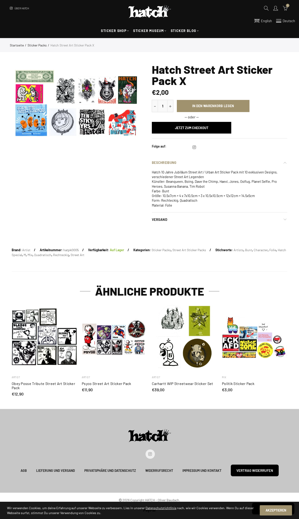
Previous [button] (12, 350)
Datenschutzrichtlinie (161, 508)
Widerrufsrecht (159, 471)
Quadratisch (42, 255)
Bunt (248, 250)
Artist (26, 250)
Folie (272, 250)
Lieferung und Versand (55, 471)
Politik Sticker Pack (238, 383)
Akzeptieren (276, 510)
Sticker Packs (37, 45)
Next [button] (286, 350)
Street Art (77, 255)
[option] (77, 103)
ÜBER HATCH (21, 8)
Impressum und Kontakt (201, 471)
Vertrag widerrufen (254, 470)
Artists (238, 250)
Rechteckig (61, 255)
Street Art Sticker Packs (189, 250)
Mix (30, 255)
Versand (159, 219)
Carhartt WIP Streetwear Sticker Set (182, 383)
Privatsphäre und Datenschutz (110, 471)
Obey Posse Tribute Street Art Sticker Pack (43, 385)
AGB (24, 471)
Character (261, 250)
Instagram (194, 147)
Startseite (17, 45)
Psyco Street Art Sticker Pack (106, 383)
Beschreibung (164, 162)
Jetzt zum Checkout (191, 128)
